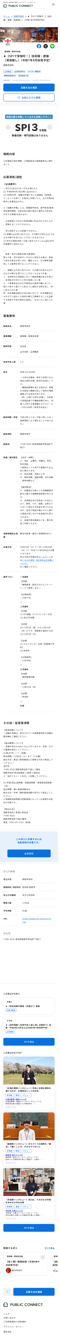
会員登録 (29, 853)
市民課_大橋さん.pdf (14, 1210)
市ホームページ (44, 556)
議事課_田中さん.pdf (14, 1155)
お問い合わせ (9, 1317)
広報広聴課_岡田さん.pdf (16, 1099)
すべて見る (29, 1041)
